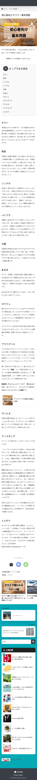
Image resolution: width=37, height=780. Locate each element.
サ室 (4, 89)
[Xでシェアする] (11, 564)
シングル (6, 82)
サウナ (10, 575)
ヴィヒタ (6, 104)
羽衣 (4, 78)
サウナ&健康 (16, 572)
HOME (19, 772)
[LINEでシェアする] (25, 564)
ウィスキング (7, 108)
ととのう (6, 112)
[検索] (33, 642)
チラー (5, 74)
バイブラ (6, 86)
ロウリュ (6, 97)
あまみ (5, 93)
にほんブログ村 (15, 759)
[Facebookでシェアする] (18, 564)
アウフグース (7, 100)
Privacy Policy (18, 775)
